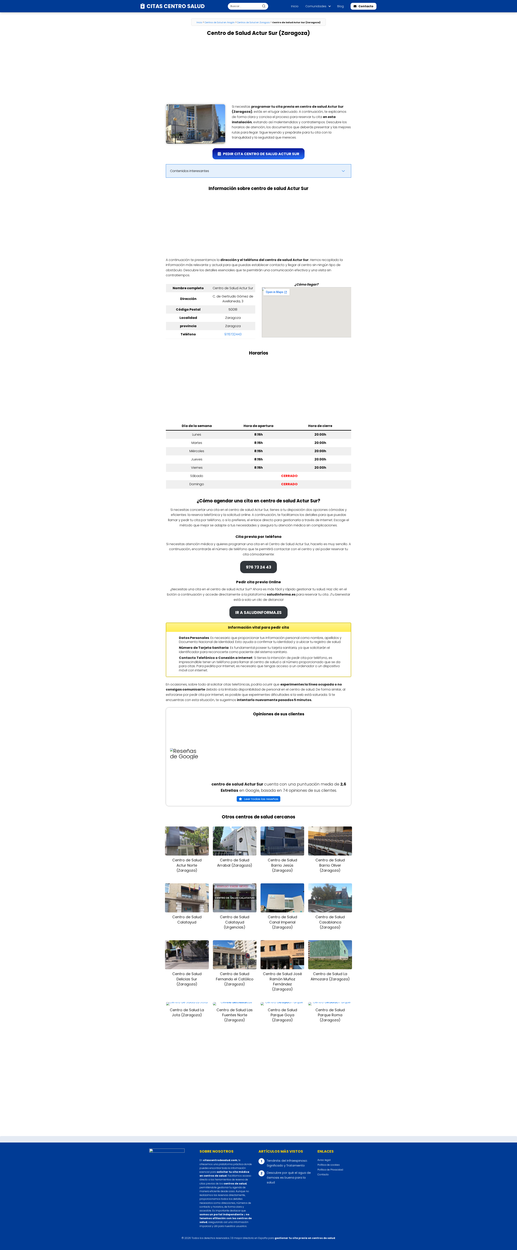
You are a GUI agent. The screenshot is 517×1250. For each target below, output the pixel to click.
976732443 (233, 334)
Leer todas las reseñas (261, 799)
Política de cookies (328, 1165)
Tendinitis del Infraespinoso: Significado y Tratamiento (287, 1163)
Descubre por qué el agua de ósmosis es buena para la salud (289, 1177)
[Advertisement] (258, 70)
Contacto (365, 6)
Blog (340, 6)
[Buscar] (264, 6)
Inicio (294, 6)
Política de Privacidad (330, 1169)
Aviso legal (324, 1160)
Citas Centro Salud (176, 6)
